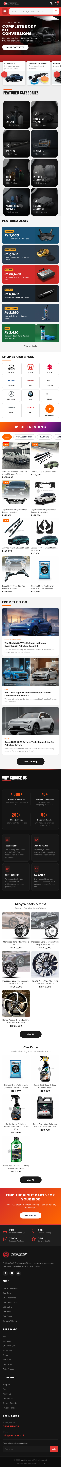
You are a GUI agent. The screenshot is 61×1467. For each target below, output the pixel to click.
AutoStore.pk (26, 1460)
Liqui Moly (7, 1364)
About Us (7, 1394)
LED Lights (7, 1307)
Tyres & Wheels (10, 1321)
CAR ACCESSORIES (24, 437)
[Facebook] (5, 1273)
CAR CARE (44, 437)
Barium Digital (39, 1463)
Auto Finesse (8, 1369)
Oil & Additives (9, 1297)
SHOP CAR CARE (15, 45)
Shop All (6, 1384)
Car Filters (7, 1316)
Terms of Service (10, 1403)
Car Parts (7, 1311)
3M (4, 1336)
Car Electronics (10, 1302)
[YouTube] (18, 1273)
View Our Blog (30, 761)
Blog (5, 1389)
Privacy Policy (9, 1408)
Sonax (5, 1355)
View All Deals (30, 346)
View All (30, 1034)
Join (54, 1449)
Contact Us (8, 1398)
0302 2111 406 (11, 1426)
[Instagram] (11, 1273)
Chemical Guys (9, 1346)
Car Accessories (10, 1288)
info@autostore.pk (14, 1435)
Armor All (7, 1360)
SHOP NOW (30, 1215)
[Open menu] (5, 11)
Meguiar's (7, 1341)
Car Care (7, 1293)
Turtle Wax (7, 1350)
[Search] (56, 11)
